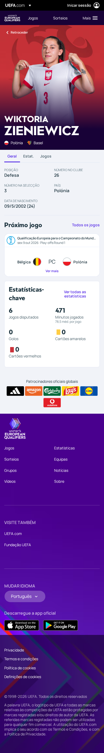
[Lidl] (89, 391)
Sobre (59, 481)
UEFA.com (13, 533)
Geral (12, 156)
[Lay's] (70, 391)
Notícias (61, 470)
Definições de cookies (22, 676)
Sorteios (11, 459)
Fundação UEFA (17, 544)
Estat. (28, 156)
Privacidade (14, 650)
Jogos (45, 156)
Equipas (60, 459)
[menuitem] (36, 18)
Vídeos (9, 481)
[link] (33, 18)
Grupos (10, 470)
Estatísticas (64, 447)
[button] (89, 18)
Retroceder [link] (19, 32)
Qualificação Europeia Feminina (12, 18)
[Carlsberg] (52, 391)
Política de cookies (20, 667)
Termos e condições (21, 658)
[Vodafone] (52, 403)
